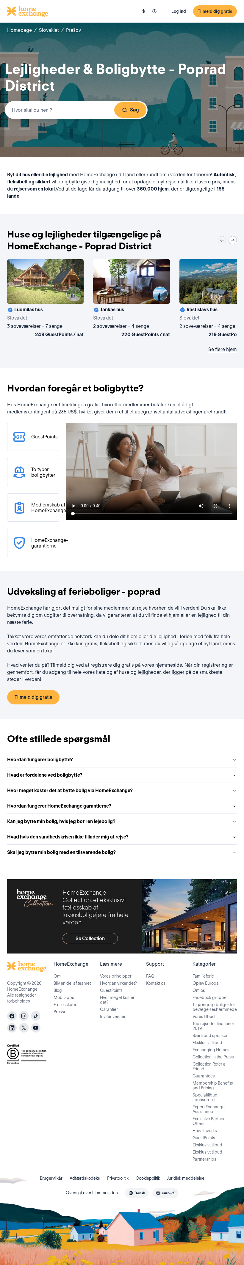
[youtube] (35, 1028)
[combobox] (76, 110)
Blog (58, 990)
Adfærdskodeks (85, 1178)
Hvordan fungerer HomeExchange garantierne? (59, 806)
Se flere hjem (222, 349)
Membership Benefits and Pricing (213, 1085)
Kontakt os (155, 983)
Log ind (178, 11)
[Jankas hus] (131, 299)
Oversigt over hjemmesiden (92, 1192)
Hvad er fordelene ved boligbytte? (44, 775)
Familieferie (203, 976)
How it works (205, 1130)
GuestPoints (111, 990)
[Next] (233, 240)
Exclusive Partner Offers (209, 1121)
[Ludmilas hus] (45, 299)
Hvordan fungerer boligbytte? (40, 759)
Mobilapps (64, 997)
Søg (134, 110)
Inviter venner (113, 1016)
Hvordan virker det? (118, 983)
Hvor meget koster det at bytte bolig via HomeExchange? (70, 790)
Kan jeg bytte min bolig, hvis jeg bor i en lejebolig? (61, 821)
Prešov (73, 30)
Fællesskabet (66, 1004)
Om (57, 976)
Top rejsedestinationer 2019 (213, 1026)
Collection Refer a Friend (209, 1066)
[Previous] (222, 240)
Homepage (19, 30)
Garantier (109, 1009)
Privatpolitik (118, 1178)
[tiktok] (35, 1016)
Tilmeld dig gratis (215, 11)
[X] (24, 1028)
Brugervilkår (51, 1178)
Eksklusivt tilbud (207, 1042)
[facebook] (12, 1016)
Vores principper (116, 976)
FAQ (150, 976)
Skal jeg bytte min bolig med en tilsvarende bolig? (61, 852)
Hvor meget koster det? (117, 1000)
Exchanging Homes (211, 1049)
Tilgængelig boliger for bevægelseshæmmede (215, 1007)
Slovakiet (49, 30)
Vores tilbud (204, 1016)
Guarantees (204, 1076)
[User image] (73, 294)
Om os (199, 990)
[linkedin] (12, 1028)
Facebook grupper (210, 997)
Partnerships (204, 1159)
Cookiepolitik (148, 1178)
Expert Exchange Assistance (209, 1109)
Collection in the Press (213, 1057)
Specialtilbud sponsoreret (205, 1097)
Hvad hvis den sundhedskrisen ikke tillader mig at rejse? (68, 837)
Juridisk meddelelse (185, 1178)
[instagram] (24, 1016)
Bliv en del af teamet (72, 983)
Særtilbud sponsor (210, 1035)
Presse (60, 1011)
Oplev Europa (206, 983)
